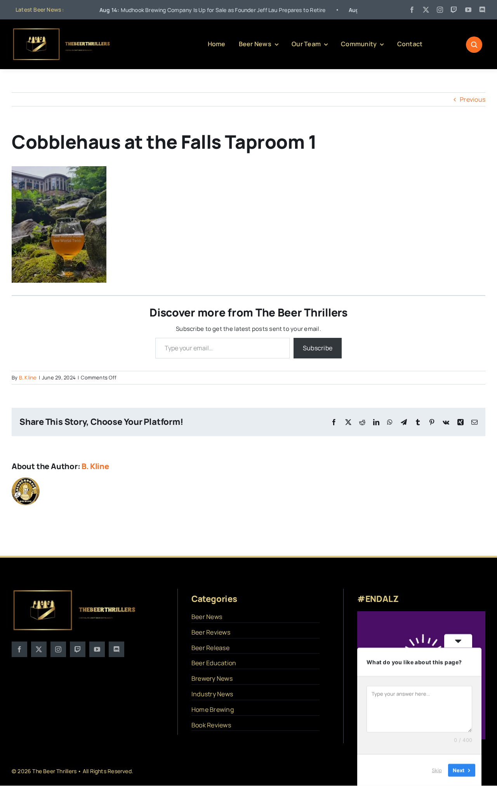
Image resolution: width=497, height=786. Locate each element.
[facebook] (412, 10)
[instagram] (440, 10)
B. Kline (28, 377)
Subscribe (317, 348)
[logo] (62, 30)
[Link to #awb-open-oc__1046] (474, 45)
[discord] (482, 10)
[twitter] (426, 10)
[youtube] (468, 10)
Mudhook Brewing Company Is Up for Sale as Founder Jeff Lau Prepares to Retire (186, 10)
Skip (437, 770)
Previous (472, 99)
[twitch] (454, 10)
